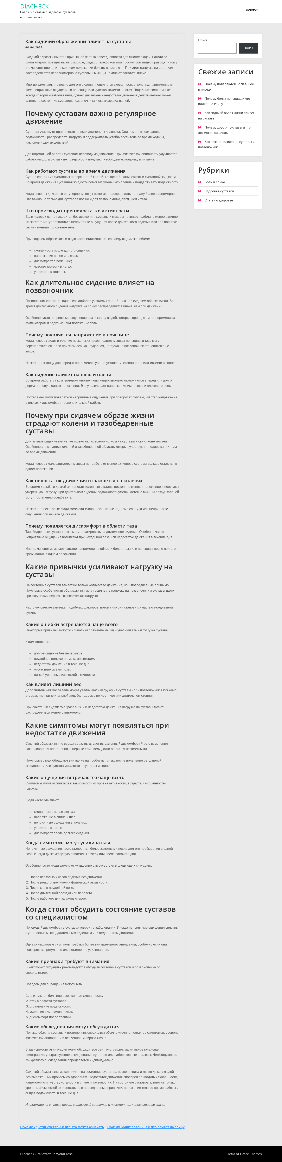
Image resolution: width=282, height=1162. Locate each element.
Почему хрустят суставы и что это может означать (62, 1127)
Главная (251, 10)
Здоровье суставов (219, 191)
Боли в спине (215, 182)
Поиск (202, 40)
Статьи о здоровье (219, 200)
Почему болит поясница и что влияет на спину (146, 1127)
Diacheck (34, 6)
